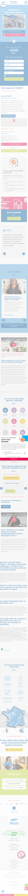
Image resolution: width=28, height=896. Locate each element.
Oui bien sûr (14, 459)
